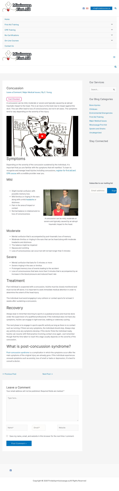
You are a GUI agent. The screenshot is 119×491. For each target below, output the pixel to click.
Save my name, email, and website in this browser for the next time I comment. (42, 436)
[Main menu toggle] (114, 57)
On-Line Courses (12, 40)
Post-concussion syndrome (18, 352)
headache (30, 199)
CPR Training (10, 30)
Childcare (93, 109)
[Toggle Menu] (111, 24)
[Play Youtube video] (42, 136)
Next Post (48, 374)
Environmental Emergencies (100, 113)
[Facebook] (84, 8)
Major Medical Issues (31, 92)
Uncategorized (95, 132)
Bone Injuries (94, 105)
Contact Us (9, 46)
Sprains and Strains (97, 129)
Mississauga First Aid (98, 125)
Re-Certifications (12, 35)
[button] (101, 8)
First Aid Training (12, 24)
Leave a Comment (14, 92)
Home (7, 19)
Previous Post (9, 374)
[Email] (87, 8)
